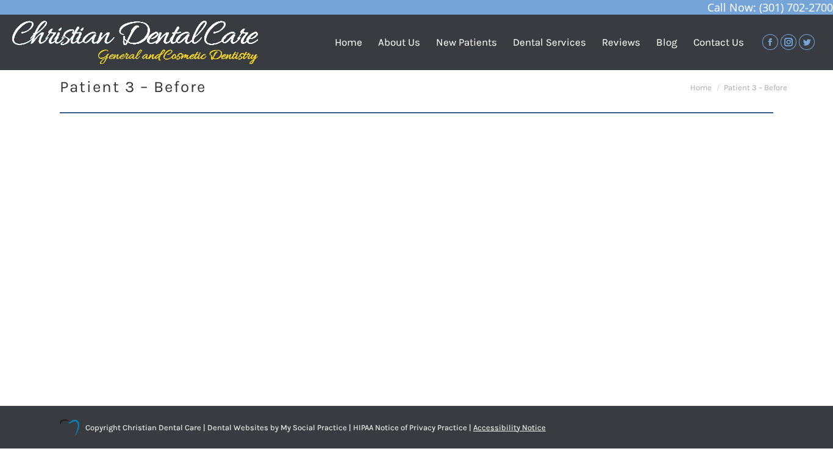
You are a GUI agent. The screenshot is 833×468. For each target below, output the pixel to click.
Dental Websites (237, 427)
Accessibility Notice (509, 427)
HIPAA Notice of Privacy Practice (410, 427)
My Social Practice (313, 427)
